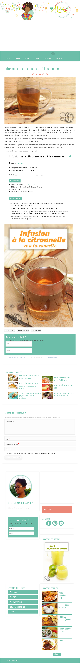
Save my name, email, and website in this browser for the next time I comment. (31, 453)
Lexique (36, 58)
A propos (59, 58)
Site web (8, 449)
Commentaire (10, 421)
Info (27, 185)
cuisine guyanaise (23, 330)
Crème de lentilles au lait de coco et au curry (29, 376)
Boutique (47, 509)
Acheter (32, 185)
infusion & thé (37, 330)
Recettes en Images (51, 539)
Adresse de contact (12, 444)
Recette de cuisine (16, 588)
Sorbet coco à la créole (64, 606)
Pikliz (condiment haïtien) (63, 595)
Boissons (50, 357)
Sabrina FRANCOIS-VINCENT (17, 357)
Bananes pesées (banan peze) (64, 619)
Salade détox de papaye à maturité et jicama (63, 378)
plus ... (57, 654)
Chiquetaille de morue (64, 630)
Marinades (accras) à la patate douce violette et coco (64, 394)
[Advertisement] (40, 35)
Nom (8, 438)
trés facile (21, 163)
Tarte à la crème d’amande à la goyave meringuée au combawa (30, 395)
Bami (60, 640)
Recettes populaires (51, 588)
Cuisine (7, 58)
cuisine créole (10, 330)
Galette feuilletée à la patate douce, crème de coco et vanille (29, 386)
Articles (47, 58)
